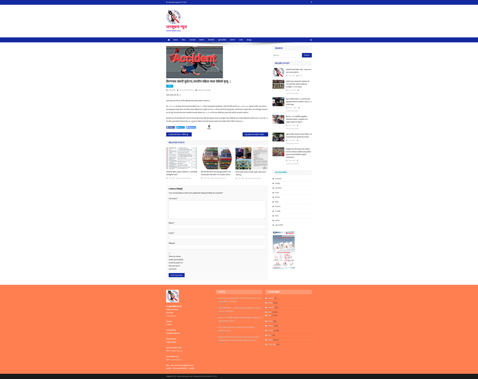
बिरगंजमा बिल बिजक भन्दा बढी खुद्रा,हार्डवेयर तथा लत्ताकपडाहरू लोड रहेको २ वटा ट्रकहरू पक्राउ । (216, 173)
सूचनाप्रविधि (222, 40)
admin (300, 76)
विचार (183, 40)
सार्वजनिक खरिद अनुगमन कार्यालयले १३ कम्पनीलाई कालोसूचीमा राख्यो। (181, 173)
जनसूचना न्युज (176, 26)
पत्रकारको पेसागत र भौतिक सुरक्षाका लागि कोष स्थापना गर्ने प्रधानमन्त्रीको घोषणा (180, 134)
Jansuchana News (186, 90)
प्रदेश (241, 40)
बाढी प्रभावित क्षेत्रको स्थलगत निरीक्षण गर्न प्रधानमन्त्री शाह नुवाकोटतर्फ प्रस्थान (299, 135)
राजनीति (277, 211)
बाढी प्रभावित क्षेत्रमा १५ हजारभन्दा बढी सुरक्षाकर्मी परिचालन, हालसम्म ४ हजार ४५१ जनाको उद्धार (299, 101)
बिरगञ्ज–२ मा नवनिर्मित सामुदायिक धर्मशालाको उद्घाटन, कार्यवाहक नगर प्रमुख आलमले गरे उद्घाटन (297, 119)
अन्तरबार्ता (192, 40)
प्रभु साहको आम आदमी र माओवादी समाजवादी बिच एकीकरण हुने (256, 134)
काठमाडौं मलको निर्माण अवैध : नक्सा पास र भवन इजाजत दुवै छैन (298, 71)
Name (172, 223)
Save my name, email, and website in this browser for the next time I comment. (176, 262)
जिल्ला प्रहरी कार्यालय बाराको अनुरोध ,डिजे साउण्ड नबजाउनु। (251, 173)
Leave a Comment (204, 90)
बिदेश (276, 202)
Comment (173, 199)
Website (172, 243)
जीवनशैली (211, 40)
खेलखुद (249, 40)
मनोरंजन (232, 40)
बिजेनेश (201, 40)
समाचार (175, 40)
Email (171, 233)
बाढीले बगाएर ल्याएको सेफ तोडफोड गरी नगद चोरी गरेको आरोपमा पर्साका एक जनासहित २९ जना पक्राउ (297, 84)
